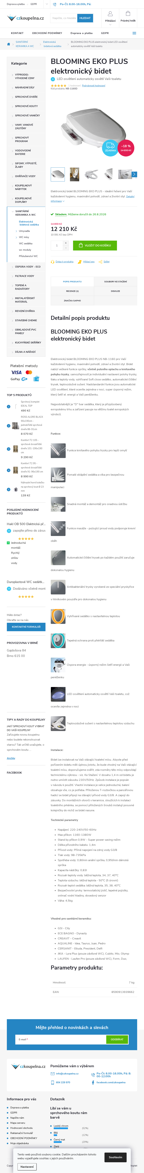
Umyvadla (24, 231)
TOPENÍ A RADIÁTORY (22, 287)
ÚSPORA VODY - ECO (28, 266)
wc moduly (25, 250)
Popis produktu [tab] (72, 281)
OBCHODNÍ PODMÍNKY (23, 1138)
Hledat (85, 18)
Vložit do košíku (98, 245)
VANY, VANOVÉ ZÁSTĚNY (24, 126)
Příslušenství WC (28, 256)
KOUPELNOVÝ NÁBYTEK (23, 187)
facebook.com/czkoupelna (111, 1082)
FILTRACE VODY (24, 276)
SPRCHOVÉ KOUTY (26, 106)
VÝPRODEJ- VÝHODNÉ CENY (24, 76)
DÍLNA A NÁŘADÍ (25, 352)
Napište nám (17, 1117)
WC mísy (24, 237)
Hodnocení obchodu (21, 1128)
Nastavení (27, 1167)
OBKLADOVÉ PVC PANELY (25, 331)
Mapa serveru (17, 1123)
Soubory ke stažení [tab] (115, 281)
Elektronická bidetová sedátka (29, 223)
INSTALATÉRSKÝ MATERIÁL (25, 300)
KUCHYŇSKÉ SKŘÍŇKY (28, 342)
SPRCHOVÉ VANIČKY (27, 115)
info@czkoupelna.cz (67, 1073)
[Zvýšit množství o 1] (66, 243)
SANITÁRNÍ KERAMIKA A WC (25, 213)
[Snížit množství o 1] (66, 248)
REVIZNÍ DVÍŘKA (25, 311)
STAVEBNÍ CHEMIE (26, 320)
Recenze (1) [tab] (72, 291)
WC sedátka (25, 243)
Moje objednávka (19, 1143)
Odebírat (117, 1039)
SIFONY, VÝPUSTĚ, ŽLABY (26, 165)
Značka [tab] (72, 300)
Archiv (11, 758)
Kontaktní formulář (26, 627)
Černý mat (59, 1139)
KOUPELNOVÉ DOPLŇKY (23, 200)
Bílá (56, 1132)
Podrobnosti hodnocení (93, 85)
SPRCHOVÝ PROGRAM (22, 139)
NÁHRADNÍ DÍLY (24, 87)
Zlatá (56, 1146)
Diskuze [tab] (115, 291)
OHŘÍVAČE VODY (25, 176)
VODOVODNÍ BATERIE (23, 152)
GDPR (34, 4)
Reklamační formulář (21, 1133)
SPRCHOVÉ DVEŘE (26, 97)
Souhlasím (115, 1157)
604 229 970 (63, 1082)
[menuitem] (17, 33)
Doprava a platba (16, 4)
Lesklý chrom (61, 1126)
